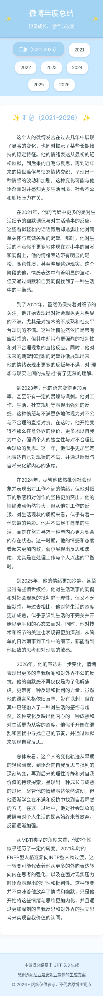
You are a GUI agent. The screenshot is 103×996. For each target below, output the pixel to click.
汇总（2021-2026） (38, 49)
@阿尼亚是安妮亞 (42, 974)
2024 (77, 67)
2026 (64, 84)
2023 (51, 67)
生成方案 (78, 974)
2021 (79, 49)
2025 (38, 84)
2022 (26, 67)
